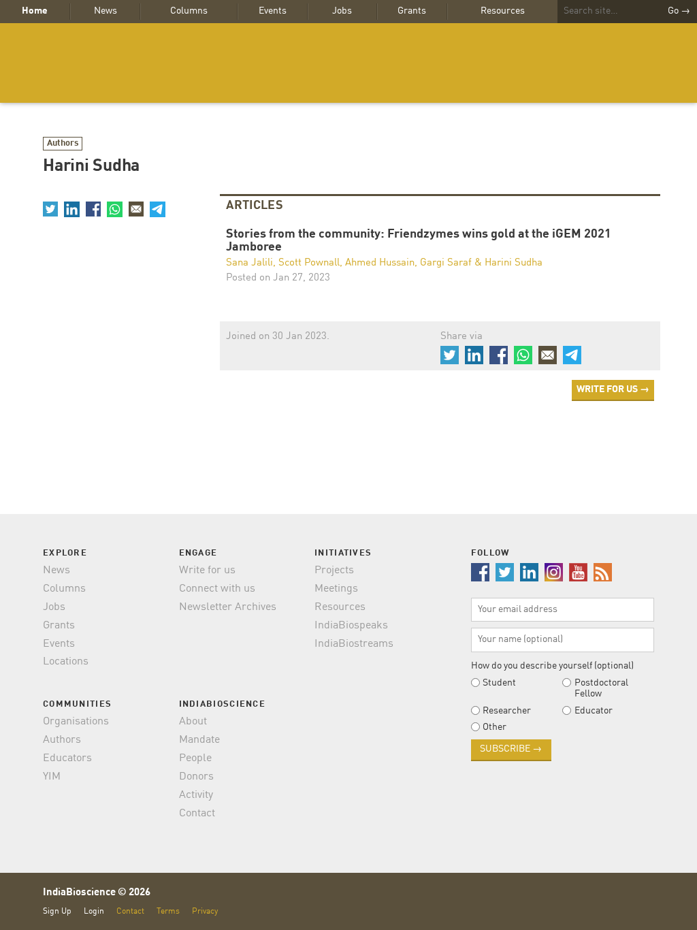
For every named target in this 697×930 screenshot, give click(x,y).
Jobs (342, 11)
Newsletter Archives (227, 607)
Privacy (205, 911)
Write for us (207, 570)
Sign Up (57, 911)
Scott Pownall (309, 263)
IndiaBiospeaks (351, 625)
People (195, 758)
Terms (168, 911)
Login (94, 911)
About (193, 721)
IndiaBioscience (348, 63)
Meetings (336, 588)
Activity (196, 795)
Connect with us (217, 588)
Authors (63, 143)
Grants (412, 11)
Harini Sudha (513, 263)
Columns (189, 11)
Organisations (76, 721)
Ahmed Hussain (380, 263)
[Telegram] (157, 209)
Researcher (507, 711)
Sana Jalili (249, 263)
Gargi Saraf (446, 263)
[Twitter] (50, 209)
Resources (503, 11)
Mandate (199, 740)
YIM (52, 776)
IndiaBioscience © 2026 (96, 893)
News (105, 11)
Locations (65, 661)
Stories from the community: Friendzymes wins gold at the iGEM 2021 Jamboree (418, 241)
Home (35, 11)
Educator (593, 711)
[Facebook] (93, 209)
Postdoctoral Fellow (601, 688)
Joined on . (277, 337)
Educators (67, 758)
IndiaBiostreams (353, 644)
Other (494, 727)
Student (499, 683)
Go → (679, 11)
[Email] (136, 209)
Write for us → (613, 389)
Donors (196, 776)
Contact (197, 813)
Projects (334, 570)
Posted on (278, 278)
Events (273, 11)
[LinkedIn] (71, 209)
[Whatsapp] (114, 209)
